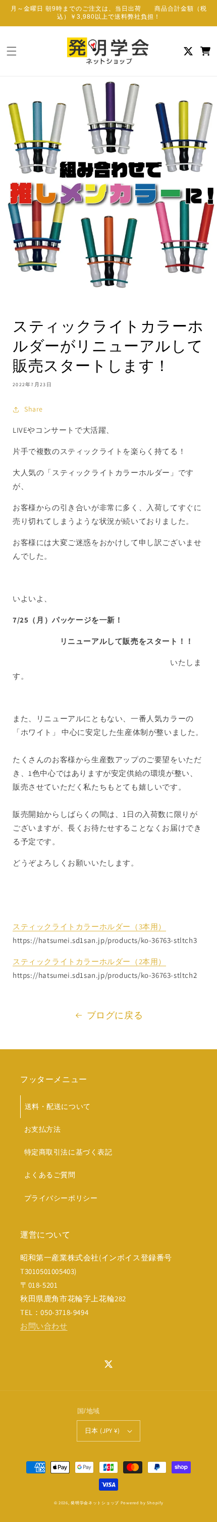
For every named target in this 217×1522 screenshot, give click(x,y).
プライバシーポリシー (61, 1198)
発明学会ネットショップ (95, 1502)
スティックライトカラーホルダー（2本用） (89, 961)
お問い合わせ (44, 1326)
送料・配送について (58, 1106)
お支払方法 (42, 1129)
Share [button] (33, 409)
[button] (12, 51)
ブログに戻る (115, 1015)
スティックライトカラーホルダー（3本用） (89, 926)
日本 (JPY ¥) (102, 1430)
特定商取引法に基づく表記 (68, 1152)
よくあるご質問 (50, 1174)
